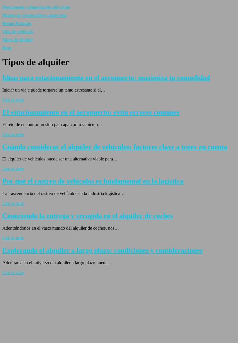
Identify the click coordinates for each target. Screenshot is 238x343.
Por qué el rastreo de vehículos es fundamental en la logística (92, 181)
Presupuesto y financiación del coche (36, 7)
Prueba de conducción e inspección (34, 15)
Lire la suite (13, 99)
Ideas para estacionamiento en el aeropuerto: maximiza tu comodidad (106, 77)
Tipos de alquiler (17, 39)
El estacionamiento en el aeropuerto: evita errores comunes (90, 112)
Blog (6, 47)
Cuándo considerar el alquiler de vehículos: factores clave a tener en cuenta (114, 147)
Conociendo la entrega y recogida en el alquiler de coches (87, 215)
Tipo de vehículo (17, 31)
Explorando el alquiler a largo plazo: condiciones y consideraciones (102, 250)
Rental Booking (16, 23)
